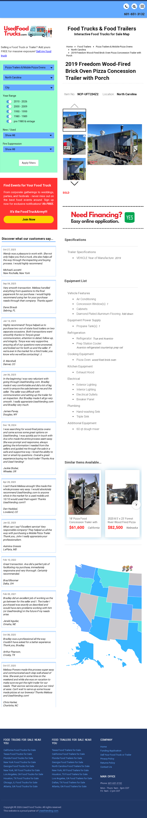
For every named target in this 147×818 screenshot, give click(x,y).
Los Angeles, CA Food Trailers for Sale (72, 778)
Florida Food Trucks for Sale (18, 758)
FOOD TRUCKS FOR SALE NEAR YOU (22, 741)
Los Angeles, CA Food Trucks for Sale (23, 774)
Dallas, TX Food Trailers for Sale (68, 782)
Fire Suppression (12, 143)
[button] (74, 183)
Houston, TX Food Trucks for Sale (21, 778)
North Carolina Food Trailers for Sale (70, 766)
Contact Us (106, 767)
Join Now (28, 219)
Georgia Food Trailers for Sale (67, 762)
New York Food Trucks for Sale (20, 762)
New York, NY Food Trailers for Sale (70, 770)
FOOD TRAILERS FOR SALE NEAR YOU (71, 741)
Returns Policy (107, 762)
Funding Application (110, 750)
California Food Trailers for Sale (68, 754)
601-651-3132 (115, 783)
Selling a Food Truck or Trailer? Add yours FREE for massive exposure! (26, 51)
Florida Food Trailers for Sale (67, 758)
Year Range (9, 95)
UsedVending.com (48, 810)
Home (103, 746)
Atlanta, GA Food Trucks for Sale (20, 786)
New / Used (9, 129)
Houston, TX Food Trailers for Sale (69, 774)
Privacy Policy (107, 758)
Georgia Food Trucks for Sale (19, 766)
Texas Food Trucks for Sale (18, 754)
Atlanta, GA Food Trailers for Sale (69, 786)
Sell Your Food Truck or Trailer (115, 754)
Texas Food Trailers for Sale (66, 750)
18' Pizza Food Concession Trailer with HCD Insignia (83, 522)
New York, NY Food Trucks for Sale (22, 770)
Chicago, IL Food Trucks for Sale (20, 782)
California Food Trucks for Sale (20, 750)
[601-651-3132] (126, 6)
